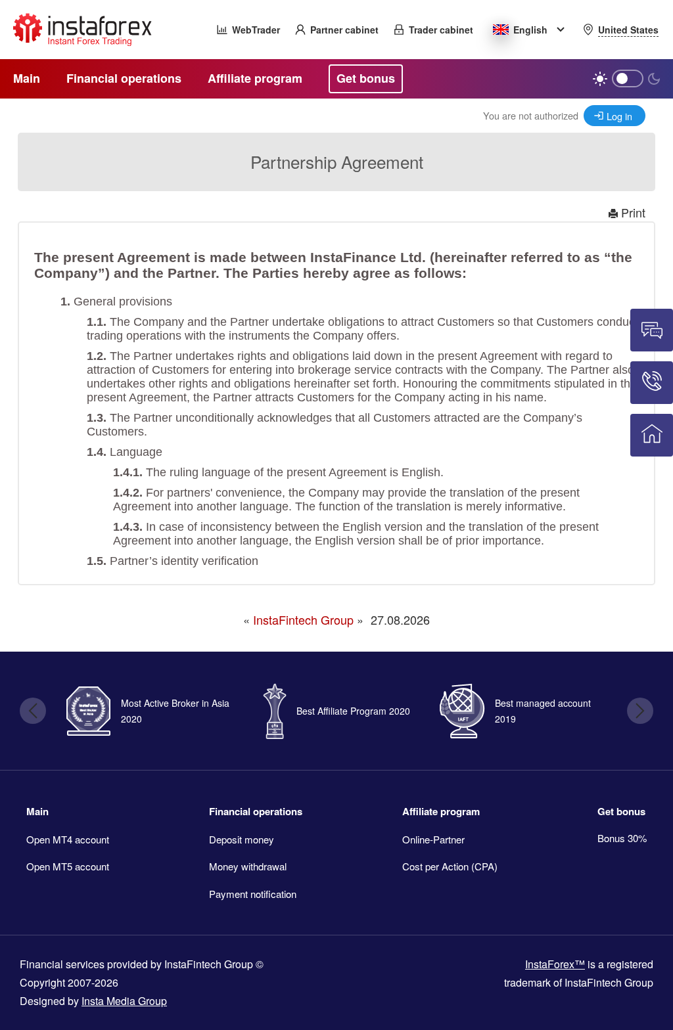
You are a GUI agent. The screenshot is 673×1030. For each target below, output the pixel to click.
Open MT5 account (67, 866)
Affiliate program (441, 811)
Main (37, 811)
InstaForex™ (555, 964)
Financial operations (255, 811)
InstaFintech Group (303, 619)
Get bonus (621, 811)
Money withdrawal (248, 866)
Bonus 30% (622, 838)
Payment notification (252, 894)
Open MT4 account (67, 839)
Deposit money (241, 839)
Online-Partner (433, 839)
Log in (619, 116)
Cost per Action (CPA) (450, 866)
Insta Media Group (124, 1000)
